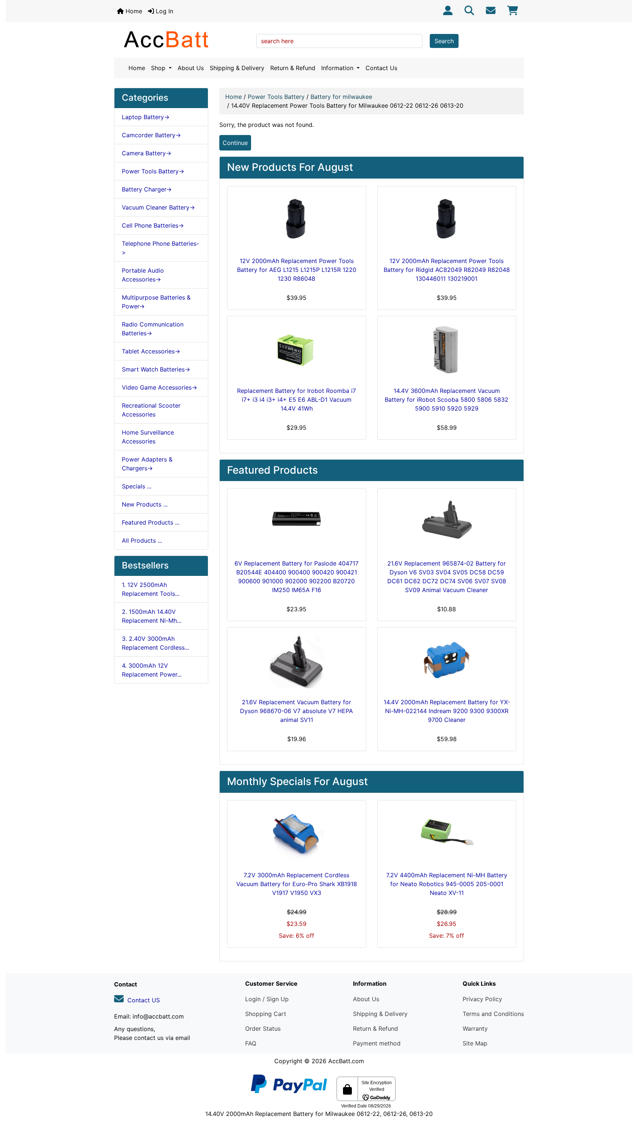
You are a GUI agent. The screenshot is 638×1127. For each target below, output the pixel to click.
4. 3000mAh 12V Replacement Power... (152, 670)
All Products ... (142, 540)
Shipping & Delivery (237, 68)
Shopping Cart (265, 1013)
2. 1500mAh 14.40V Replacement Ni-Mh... (151, 616)
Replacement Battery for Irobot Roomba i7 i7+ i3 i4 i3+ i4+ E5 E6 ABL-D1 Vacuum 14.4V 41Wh (296, 399)
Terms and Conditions (493, 1013)
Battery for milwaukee (341, 96)
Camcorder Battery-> (151, 135)
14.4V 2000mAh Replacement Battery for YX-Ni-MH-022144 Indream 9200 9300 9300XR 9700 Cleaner (447, 710)
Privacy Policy (482, 999)
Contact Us (381, 68)
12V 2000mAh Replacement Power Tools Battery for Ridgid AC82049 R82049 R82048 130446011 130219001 (447, 269)
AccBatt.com (346, 1061)
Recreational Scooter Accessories (151, 410)
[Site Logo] (182, 39)
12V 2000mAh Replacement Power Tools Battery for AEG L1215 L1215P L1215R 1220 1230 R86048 (296, 269)
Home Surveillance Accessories (148, 437)
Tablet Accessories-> (151, 351)
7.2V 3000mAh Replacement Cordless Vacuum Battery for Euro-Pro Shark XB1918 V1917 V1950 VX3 (296, 883)
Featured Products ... (150, 522)
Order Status (263, 1028)
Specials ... (136, 486)
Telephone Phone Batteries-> (160, 248)
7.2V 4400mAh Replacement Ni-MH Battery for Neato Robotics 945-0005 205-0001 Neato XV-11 (446, 883)
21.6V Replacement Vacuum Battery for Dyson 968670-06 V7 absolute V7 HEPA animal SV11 (296, 710)
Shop (159, 68)
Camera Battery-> (146, 153)
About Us (191, 68)
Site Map (475, 1043)
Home (133, 11)
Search (444, 41)
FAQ (250, 1043)
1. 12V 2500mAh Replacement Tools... (150, 589)
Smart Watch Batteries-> (156, 369)
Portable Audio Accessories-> (143, 275)
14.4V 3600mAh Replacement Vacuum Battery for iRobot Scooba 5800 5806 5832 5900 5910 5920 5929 (446, 399)
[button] (624, 1090)
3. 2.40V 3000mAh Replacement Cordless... (155, 643)
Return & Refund (292, 68)
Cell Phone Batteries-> (153, 225)
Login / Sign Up (267, 999)
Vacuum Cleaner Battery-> (158, 207)
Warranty (475, 1028)
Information (338, 68)
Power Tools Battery (276, 96)
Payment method (377, 1043)
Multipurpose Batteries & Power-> (156, 302)
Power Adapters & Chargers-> (147, 464)
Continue (235, 142)
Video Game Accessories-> (159, 387)
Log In (163, 11)
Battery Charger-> (147, 189)
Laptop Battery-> (145, 117)
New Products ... (145, 504)
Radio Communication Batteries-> (152, 329)
